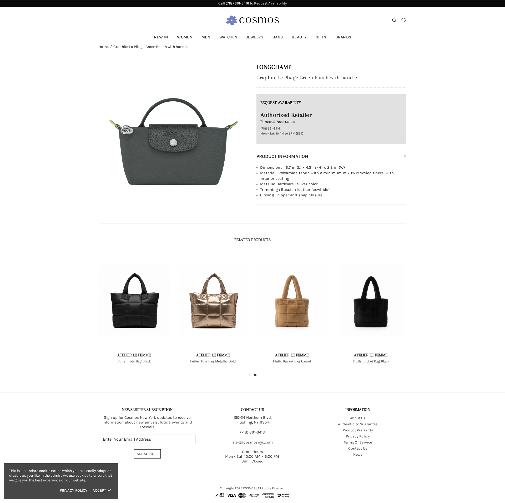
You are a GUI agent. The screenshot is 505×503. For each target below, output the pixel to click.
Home (104, 47)
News (357, 454)
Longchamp (273, 66)
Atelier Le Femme (134, 355)
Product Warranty (358, 430)
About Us (357, 418)
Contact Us (357, 448)
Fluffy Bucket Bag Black (371, 361)
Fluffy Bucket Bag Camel (292, 361)
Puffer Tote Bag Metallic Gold (213, 361)
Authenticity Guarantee (357, 424)
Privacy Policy (358, 436)
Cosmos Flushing (252, 20)
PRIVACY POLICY (73, 490)
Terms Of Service (358, 442)
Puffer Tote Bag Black (134, 361)
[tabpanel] (291, 312)
